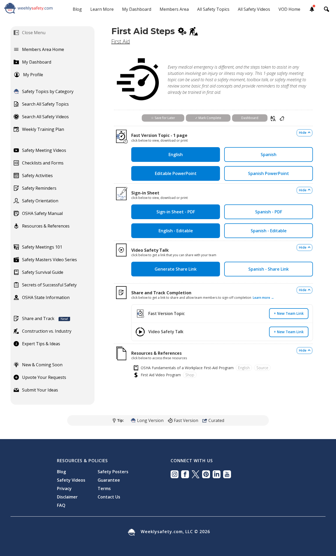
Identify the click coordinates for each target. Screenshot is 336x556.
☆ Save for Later (163, 118)
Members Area (174, 9)
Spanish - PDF (268, 212)
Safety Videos (71, 480)
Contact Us (109, 497)
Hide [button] (302, 132)
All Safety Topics (213, 9)
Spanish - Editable (269, 231)
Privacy (64, 488)
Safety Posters (113, 472)
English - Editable (176, 231)
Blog (77, 9)
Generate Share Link (176, 269)
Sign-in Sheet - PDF (175, 212)
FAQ (61, 505)
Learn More (102, 9)
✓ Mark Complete (208, 118)
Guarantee (109, 480)
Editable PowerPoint (176, 173)
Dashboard (249, 118)
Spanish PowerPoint (268, 173)
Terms (104, 488)
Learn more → (263, 297)
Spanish (268, 154)
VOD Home (289, 9)
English (176, 154)
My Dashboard (136, 9)
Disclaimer (67, 497)
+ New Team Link (289, 313)
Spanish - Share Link (268, 269)
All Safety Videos (254, 9)
